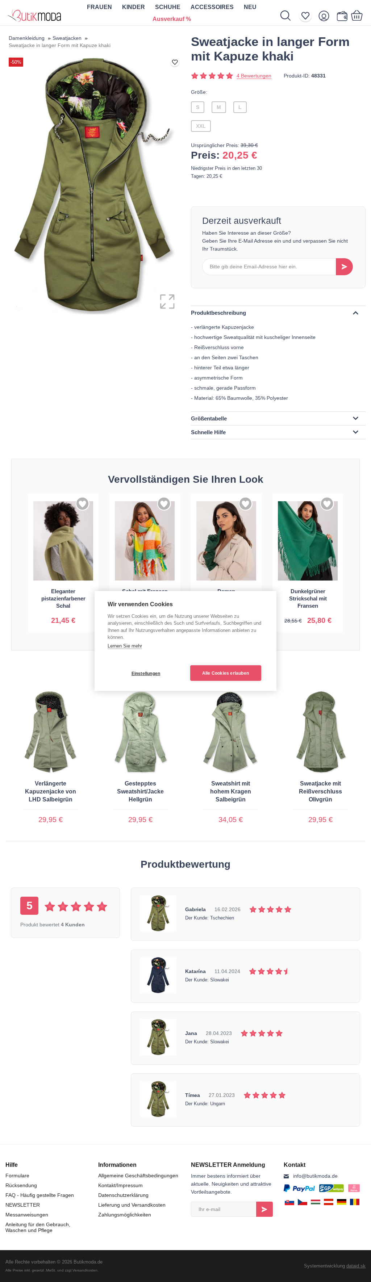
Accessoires (212, 7)
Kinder (133, 7)
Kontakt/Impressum (120, 1185)
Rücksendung (21, 1185)
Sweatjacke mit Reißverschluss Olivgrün (320, 791)
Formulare (17, 1175)
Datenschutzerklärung (123, 1195)
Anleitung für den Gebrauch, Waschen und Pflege (37, 1227)
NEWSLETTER (22, 1205)
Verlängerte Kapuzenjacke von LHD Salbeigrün (50, 791)
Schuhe (167, 7)
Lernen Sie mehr (125, 646)
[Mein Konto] (326, 15)
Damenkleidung (27, 38)
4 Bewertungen (254, 76)
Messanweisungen (26, 1215)
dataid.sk (356, 1266)
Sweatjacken (67, 38)
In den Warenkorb (63, 614)
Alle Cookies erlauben (225, 673)
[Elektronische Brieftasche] (341, 15)
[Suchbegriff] (289, 15)
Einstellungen (146, 673)
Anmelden (264, 1209)
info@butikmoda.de (315, 1176)
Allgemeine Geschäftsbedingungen (138, 1175)
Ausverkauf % (172, 19)
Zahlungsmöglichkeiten (124, 1215)
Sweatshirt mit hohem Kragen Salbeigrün (230, 791)
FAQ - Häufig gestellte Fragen (39, 1195)
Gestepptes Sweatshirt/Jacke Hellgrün (140, 791)
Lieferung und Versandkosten (132, 1205)
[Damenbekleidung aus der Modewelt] (34, 12)
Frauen (99, 7)
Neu (250, 7)
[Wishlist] (308, 15)
